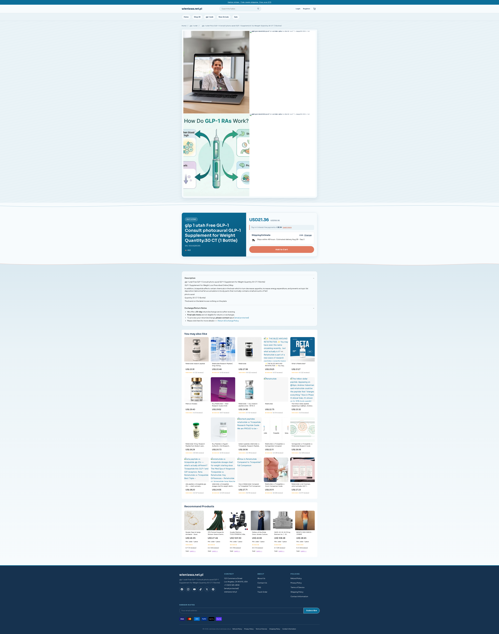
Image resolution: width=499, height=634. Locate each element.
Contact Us (262, 583)
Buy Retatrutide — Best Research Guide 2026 (220, 405)
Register (306, 9)
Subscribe (311, 610)
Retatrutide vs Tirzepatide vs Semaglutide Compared (275, 445)
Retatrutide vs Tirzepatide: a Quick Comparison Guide (274, 485)
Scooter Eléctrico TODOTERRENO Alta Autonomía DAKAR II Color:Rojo (237, 533)
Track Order (262, 592)
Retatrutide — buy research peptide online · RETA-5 (248, 405)
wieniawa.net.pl (192, 8)
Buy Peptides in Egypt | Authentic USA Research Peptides (220, 445)
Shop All (197, 17)
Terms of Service (297, 587)
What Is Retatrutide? (299, 363)
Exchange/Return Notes (196, 308)
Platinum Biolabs (191, 404)
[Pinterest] (213, 589)
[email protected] (241, 318)
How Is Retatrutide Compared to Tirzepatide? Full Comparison (249, 485)
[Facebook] (182, 589)
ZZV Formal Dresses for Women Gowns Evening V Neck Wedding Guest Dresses (216, 533)
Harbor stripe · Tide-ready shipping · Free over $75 (249, 2)
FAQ (259, 587)
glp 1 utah (209, 17)
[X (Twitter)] (206, 589)
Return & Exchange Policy (228, 321)
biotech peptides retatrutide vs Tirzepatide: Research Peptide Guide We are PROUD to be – (249, 445)
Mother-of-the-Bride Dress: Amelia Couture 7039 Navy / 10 (259, 533)
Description (190, 278)
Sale (236, 17)
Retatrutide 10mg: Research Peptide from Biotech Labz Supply (195, 445)
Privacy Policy (296, 583)
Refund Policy (296, 578)
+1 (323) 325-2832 (231, 585)
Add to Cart (281, 249)
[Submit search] (258, 8)
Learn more (287, 227)
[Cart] (314, 9)
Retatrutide (242, 363)
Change (308, 235)
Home (186, 17)
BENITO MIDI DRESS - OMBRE (304, 533)
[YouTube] (194, 589)
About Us (261, 578)
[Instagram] (188, 589)
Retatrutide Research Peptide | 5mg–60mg (222, 365)
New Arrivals (224, 17)
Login (298, 9)
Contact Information (299, 596)
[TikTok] (200, 589)
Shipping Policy (297, 592)
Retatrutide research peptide (195, 363)
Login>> (193, 551)
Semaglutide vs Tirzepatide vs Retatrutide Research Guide (302, 445)
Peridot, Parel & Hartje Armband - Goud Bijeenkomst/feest (193, 533)
